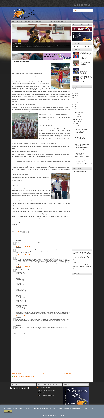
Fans (89, 24)
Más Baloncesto (69, 21)
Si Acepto (8, 411)
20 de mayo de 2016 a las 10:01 (23, 246)
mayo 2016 (76, 128)
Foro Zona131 (41, 392)
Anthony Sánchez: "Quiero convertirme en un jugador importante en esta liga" (86, 54)
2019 (73, 104)
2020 (73, 102)
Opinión (50, 21)
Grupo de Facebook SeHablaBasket (46, 390)
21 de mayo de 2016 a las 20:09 (23, 266)
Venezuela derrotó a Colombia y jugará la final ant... (82, 145)
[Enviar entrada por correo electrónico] (21, 231)
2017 (73, 108)
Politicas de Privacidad (59, 415)
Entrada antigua (67, 373)
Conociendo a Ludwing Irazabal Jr (82, 129)
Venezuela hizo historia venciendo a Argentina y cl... (83, 150)
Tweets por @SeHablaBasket (79, 171)
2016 (73, 111)
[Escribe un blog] (24, 232)
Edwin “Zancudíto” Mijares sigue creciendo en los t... (82, 160)
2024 (73, 93)
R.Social (83, 24)
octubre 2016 (76, 117)
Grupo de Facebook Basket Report (46, 395)
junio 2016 (75, 125)
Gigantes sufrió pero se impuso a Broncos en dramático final (85, 70)
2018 (73, 106)
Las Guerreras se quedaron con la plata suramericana (82, 138)
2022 (73, 97)
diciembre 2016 (77, 112)
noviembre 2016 (77, 114)
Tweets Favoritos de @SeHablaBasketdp (81, 46)
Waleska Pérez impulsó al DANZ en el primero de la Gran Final (86, 77)
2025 (73, 91)
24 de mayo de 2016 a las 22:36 (23, 331)
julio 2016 (75, 123)
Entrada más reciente (16, 373)
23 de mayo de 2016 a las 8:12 (23, 324)
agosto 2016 (76, 121)
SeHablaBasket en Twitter (44, 387)
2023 (73, 95)
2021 (73, 100)
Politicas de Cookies (48, 415)
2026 (73, 89)
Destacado (75, 24)
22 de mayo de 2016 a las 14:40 (23, 316)
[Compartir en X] (26, 232)
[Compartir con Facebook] (28, 232)
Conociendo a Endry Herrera (81, 147)
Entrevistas (19, 21)
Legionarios (27, 21)
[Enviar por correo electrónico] (23, 232)
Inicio (13, 21)
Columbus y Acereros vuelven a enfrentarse (85, 61)
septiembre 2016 (77, 119)
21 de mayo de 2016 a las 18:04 (23, 254)
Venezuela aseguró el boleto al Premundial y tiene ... (82, 157)
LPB (45, 21)
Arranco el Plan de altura (80, 135)
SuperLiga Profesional (37, 21)
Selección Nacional (58, 21)
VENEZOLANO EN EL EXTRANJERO (80, 132)
